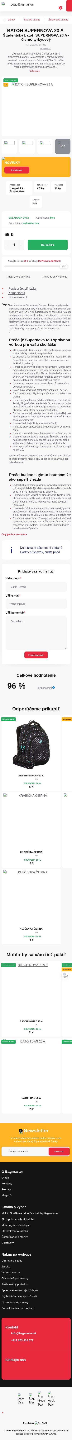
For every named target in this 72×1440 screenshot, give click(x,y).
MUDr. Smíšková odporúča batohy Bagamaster (30, 1213)
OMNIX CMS (49, 1434)
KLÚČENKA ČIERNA (31, 929)
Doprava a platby (12, 1260)
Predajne (7, 1189)
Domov (11, 19)
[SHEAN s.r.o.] (42, 1423)
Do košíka (47, 244)
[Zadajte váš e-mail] (36, 1151)
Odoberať (59, 1151)
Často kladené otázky (15, 1236)
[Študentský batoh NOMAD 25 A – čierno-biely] (31, 990)
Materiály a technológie (16, 1225)
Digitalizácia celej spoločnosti (19, 1296)
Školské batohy (32, 19)
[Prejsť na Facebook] (9, 1368)
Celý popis (35, 71)
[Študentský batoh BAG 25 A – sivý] (31, 1067)
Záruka (6, 1266)
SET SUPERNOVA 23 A (31, 775)
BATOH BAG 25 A (31, 1098)
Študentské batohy (58, 19)
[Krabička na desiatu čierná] (31, 821)
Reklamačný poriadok (15, 1284)
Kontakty (7, 1183)
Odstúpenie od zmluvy (15, 1302)
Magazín (7, 1195)
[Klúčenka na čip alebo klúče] (31, 898)
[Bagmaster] (20, 5)
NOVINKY (12, 163)
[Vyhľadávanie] (44, 6)
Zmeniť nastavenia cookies (18, 1308)
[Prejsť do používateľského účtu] (51, 5)
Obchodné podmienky (15, 1278)
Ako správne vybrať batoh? (18, 1219)
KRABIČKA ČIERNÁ (31, 852)
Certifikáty (8, 1242)
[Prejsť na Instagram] (20, 1368)
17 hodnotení (45, 49)
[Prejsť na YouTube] (31, 1368)
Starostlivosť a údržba (15, 1230)
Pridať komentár (36, 655)
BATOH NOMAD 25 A (31, 1021)
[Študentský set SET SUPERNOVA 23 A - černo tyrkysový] (31, 744)
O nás (5, 1177)
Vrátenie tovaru (11, 1272)
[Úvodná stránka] (4, 20)
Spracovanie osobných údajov (20, 1290)
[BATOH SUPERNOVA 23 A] (36, 106)
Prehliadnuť (16, 170)
